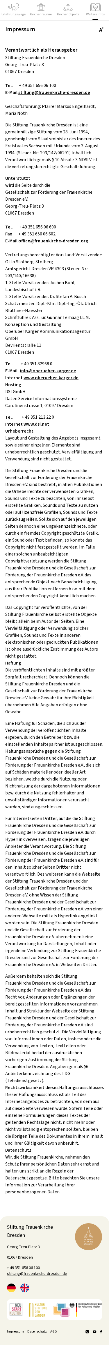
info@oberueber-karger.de (48, 371)
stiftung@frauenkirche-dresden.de (54, 92)
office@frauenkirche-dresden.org (53, 241)
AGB (53, 1331)
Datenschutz (37, 1331)
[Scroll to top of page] (88, 1236)
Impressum (15, 1331)
